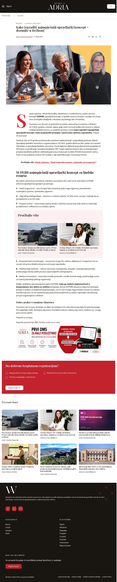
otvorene (22, 135)
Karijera (8, 531)
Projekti (63, 533)
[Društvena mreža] (7, 508)
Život (7, 533)
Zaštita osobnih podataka (91, 577)
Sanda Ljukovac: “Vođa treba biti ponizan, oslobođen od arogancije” (65, 162)
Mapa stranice (65, 546)
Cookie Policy (107, 577)
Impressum (64, 543)
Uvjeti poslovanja (64, 577)
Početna (6, 16)
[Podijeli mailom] (100, 37)
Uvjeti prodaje (76, 577)
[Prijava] (111, 6)
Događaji (63, 531)
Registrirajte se (14, 388)
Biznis (21, 16)
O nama (63, 537)
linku (30, 317)
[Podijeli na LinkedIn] (93, 37)
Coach (7, 527)
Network (63, 527)
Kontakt (63, 540)
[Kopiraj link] (96, 37)
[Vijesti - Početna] (58, 6)
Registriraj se (13, 566)
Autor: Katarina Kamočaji (24, 37)
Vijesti (62, 524)
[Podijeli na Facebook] (89, 37)
